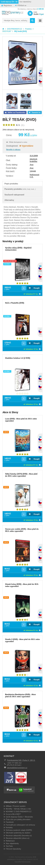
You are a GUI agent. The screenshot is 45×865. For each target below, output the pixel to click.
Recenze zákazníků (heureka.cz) (19, 835)
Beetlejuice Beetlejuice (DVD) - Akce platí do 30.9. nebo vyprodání (20, 695)
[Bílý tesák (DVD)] (22, 63)
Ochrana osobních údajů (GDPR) (19, 830)
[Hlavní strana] (3, 29)
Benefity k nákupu (13, 149)
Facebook (10, 822)
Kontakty (9, 827)
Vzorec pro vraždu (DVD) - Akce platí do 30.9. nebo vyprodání (22, 530)
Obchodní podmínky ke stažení (18, 833)
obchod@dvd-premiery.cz (17, 768)
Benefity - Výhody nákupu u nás (18, 809)
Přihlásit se (22, 5)
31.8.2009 (34, 156)
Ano (31, 165)
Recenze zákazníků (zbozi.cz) (17, 838)
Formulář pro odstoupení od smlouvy (20, 825)
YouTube (9, 846)
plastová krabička (33, 160)
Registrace (8, 5)
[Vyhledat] (32, 20)
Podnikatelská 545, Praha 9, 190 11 (21, 760)
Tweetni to (35, 112)
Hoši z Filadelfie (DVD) (14, 303)
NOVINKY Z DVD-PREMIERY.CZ (19, 811)
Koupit (37, 288)
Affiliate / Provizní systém (16, 806)
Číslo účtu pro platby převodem (18, 819)
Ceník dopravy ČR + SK (9, 2)
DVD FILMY (6, 31)
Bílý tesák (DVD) (20, 31)
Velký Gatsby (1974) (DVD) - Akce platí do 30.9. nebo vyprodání (21, 475)
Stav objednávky (25, 2)
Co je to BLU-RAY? (13, 814)
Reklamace (10, 841)
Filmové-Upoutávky (13, 849)
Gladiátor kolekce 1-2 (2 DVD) (17, 358)
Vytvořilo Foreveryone (22, 862)
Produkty (28, 29)
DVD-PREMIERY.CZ (14, 29)
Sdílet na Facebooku (16, 112)
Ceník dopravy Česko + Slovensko (19, 817)
